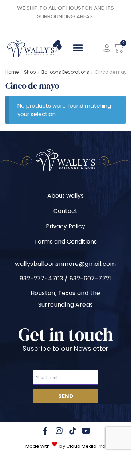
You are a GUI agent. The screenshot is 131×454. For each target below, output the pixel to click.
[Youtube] (86, 431)
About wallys (65, 195)
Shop (30, 72)
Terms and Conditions (65, 241)
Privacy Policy (65, 226)
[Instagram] (59, 431)
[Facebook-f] (45, 431)
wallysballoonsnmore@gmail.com (65, 264)
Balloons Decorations (65, 72)
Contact (65, 211)
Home (12, 72)
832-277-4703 (41, 278)
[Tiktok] (72, 431)
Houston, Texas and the (65, 293)
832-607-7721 (90, 278)
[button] (78, 48)
